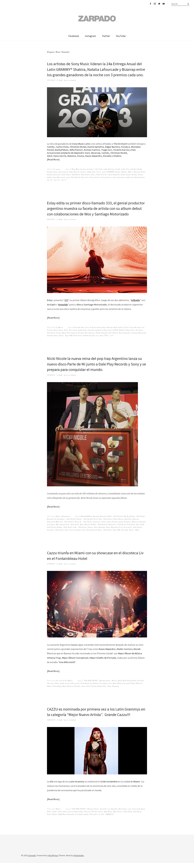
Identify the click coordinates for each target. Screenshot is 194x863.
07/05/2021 (51, 564)
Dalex (49, 811)
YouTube (163, 4)
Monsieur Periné (139, 172)
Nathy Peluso (66, 174)
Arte (57, 680)
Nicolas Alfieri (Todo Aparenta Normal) (70, 333)
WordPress (53, 855)
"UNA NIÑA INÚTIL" (90, 680)
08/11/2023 (51, 219)
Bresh (120, 680)
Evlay (66, 330)
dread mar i (97, 522)
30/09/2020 (51, 720)
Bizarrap (111, 169)
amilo (105, 169)
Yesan (102, 335)
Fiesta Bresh (84, 683)
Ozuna (93, 174)
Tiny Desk (124, 530)
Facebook (150, 4)
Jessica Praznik (112, 522)
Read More (53, 159)
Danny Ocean (58, 330)
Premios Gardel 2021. (99, 686)
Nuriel (49, 814)
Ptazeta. (90, 527)
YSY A (106, 335)
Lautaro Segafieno (124, 522)
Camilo (117, 169)
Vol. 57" (64, 180)
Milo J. (130, 172)
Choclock (140, 680)
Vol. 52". (50, 180)
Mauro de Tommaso (139, 522)
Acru (87, 327)
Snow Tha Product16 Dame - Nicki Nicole (97, 530)
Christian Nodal (136, 169)
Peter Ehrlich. (113, 333)
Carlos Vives (125, 169)
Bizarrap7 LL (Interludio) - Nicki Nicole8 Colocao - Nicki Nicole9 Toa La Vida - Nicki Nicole (79, 519)
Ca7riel (125, 327)
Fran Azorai (73, 330)
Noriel (88, 686)
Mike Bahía (108, 811)
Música (60, 327)
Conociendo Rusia (138, 809)
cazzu (129, 809)
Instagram (154, 4)
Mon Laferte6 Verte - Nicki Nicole (67, 524)
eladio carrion (65, 683)
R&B (60, 814)
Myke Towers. (117, 811)
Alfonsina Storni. (105, 680)
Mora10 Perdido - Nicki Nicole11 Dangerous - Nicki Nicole (105, 524)
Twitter (159, 4)
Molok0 (121, 330)
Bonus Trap (123, 809)
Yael (102, 814)
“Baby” (137, 530)
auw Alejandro (112, 809)
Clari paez (50, 683)
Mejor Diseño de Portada (71, 686)
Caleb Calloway (118, 519)
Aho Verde (98, 169)
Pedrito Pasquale (102, 333)
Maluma (124, 172)
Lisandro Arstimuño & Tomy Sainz (100, 330)
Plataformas (66, 516)
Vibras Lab (93, 814)
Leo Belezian (94, 683)
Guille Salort (82, 330)
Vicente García (94, 177)
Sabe (66, 530)
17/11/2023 (51, 80)
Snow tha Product (75, 530)
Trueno (131, 530)
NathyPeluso (76, 174)
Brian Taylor (118, 327)
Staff (60, 80)
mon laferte (51, 524)
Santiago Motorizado (138, 333)
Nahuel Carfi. (130, 330)
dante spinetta (63, 172)
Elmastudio (79, 855)
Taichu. (61, 335)
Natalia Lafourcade (54, 174)
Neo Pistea (139, 330)
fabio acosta (75, 683)
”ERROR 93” (109, 814)
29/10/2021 (51, 375)
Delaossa (135, 519)
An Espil (92, 327)
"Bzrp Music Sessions (78, 169)
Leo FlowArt (92, 811)
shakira (49, 177)
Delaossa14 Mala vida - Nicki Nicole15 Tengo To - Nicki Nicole (69, 522)
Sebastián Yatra (52, 335)
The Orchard (75, 177)
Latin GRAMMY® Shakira (111, 172)
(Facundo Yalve (79, 327)
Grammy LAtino (78, 811)
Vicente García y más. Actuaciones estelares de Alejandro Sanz (123, 177)
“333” (112, 335)
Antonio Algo (101, 327)
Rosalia (134, 174)
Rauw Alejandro (114, 174)
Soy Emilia (79, 814)
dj (56, 327)
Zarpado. (32, 855)
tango (68, 177)
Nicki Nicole (51, 333)
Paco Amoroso (90, 333)
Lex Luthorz (104, 683)
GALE (89, 172)
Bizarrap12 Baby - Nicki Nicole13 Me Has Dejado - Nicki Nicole (122, 516)
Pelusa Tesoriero (102, 174)
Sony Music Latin (59, 177)
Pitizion (54, 814)
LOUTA (115, 330)
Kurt (85, 811)
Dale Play (128, 519)
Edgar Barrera (74, 172)
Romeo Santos (126, 174)
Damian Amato (52, 172)
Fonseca (83, 172)
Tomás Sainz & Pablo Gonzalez (84, 335)
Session (140, 174)
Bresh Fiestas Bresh (129, 680)
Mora (82, 524)
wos (97, 335)
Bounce (114, 680)
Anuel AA (103, 809)
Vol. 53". (57, 180)
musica (58, 169)
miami (83, 686)
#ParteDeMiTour (86, 516)
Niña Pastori (85, 174)
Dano (57, 683)
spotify (86, 814)
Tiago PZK (68, 335)
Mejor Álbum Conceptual (121, 683)
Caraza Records (134, 327)
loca (110, 683)
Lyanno (100, 811)
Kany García (96, 172)
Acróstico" (90, 169)
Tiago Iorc (85, 177)
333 (66, 300)
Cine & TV (63, 680)
